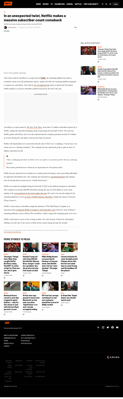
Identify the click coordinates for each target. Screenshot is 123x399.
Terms (6, 341)
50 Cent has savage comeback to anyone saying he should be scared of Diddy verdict (50, 300)
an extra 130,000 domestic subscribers (39, 197)
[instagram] (103, 327)
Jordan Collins (8, 275)
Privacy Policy (9, 343)
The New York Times (34, 127)
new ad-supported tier (42, 85)
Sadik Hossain (65, 302)
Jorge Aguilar (46, 307)
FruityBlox (28, 376)
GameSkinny (18, 372)
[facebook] (112, 327)
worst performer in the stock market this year (30, 193)
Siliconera (18, 365)
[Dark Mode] (106, 4)
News (38, 4)
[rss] (98, 327)
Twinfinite (18, 361)
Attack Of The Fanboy (40, 362)
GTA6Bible (8, 381)
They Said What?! (91, 4)
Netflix (78, 4)
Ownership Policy (10, 338)
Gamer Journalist (8, 373)
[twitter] (108, 327)
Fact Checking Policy (28, 338)
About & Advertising (11, 335)
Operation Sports (28, 373)
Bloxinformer (40, 376)
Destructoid (40, 365)
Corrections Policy (27, 335)
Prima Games (9, 366)
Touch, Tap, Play (8, 377)
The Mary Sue (40, 372)
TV (52, 4)
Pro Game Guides (8, 362)
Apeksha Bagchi (47, 273)
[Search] (103, 4)
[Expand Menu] (110, 4)
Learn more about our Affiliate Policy (12, 232)
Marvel (70, 4)
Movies (46, 4)
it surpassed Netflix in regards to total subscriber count (35, 210)
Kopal (62, 273)
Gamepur (29, 361)
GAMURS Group (115, 386)
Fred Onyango (27, 312)
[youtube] (117, 327)
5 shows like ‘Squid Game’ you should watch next (69, 297)
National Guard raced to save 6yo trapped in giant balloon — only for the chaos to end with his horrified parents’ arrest (11, 302)
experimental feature (58, 176)
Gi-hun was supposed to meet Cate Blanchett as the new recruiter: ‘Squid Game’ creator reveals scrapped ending (31, 302)
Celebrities (60, 4)
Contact (7, 346)
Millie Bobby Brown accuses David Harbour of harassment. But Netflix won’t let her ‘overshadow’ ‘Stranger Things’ (50, 263)
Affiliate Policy (26, 343)
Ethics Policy (25, 341)
